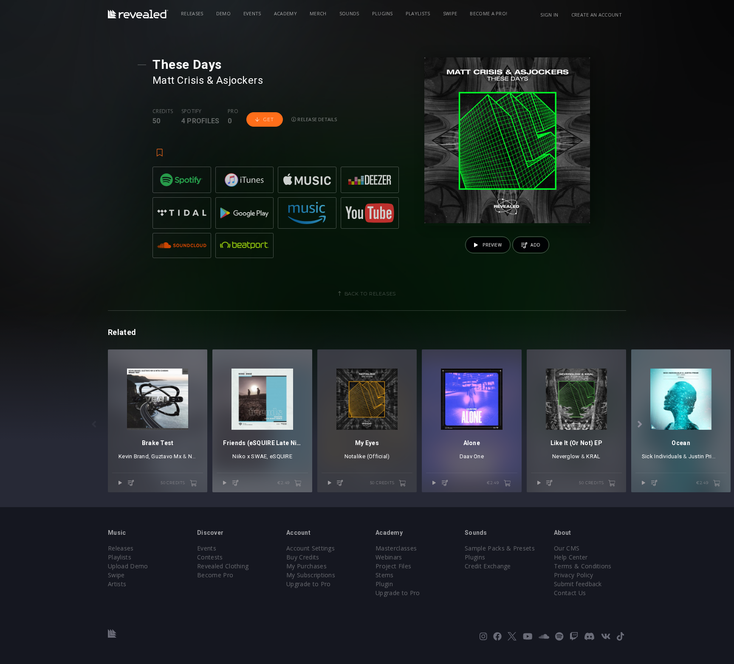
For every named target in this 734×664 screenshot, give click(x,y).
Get (268, 119)
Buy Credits (302, 557)
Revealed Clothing (222, 566)
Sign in (549, 14)
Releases (192, 13)
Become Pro (215, 575)
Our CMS (566, 548)
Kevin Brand (134, 456)
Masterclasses (396, 548)
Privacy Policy (573, 575)
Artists (117, 584)
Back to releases (370, 294)
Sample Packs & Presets (500, 548)
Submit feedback (578, 584)
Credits (162, 111)
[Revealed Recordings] (138, 14)
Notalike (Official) (367, 456)
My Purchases (306, 566)
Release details (316, 119)
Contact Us (570, 593)
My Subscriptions (310, 575)
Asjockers (239, 80)
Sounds (349, 13)
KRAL (593, 456)
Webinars (388, 557)
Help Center (571, 557)
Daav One (472, 456)
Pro (233, 111)
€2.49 (284, 482)
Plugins (382, 13)
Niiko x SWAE (249, 456)
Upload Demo (128, 566)
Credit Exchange (488, 566)
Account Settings (310, 548)
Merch (318, 13)
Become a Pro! (488, 13)
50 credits (173, 482)
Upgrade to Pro (308, 584)
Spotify (191, 111)
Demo (223, 13)
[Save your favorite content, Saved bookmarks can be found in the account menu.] (159, 149)
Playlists (418, 13)
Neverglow (565, 456)
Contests (210, 557)
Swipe (450, 13)
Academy (285, 13)
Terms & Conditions (583, 566)
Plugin (384, 584)
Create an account (596, 14)
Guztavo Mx (166, 456)
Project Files (393, 566)
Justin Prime (704, 456)
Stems (384, 575)
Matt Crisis (178, 80)
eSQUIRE (281, 456)
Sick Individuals (662, 456)
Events (252, 13)
